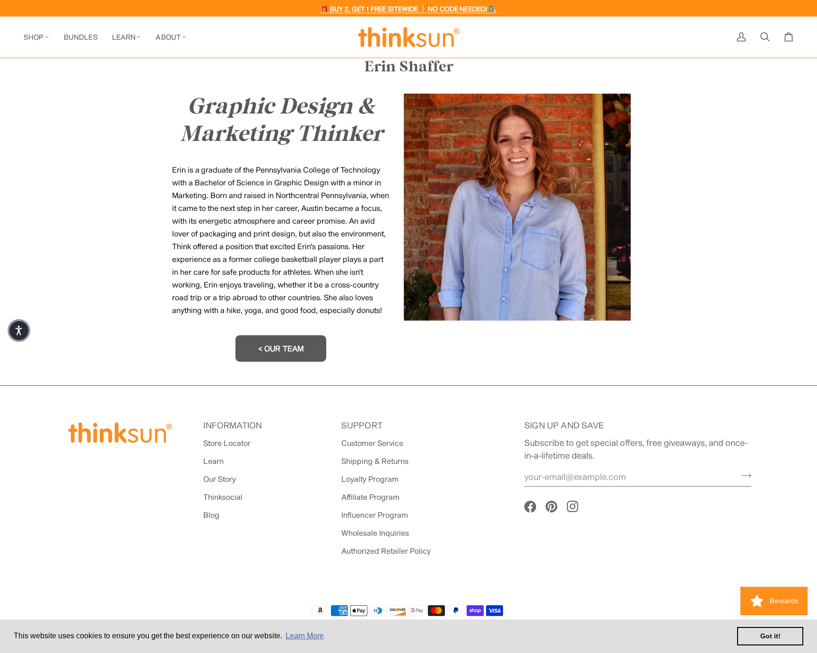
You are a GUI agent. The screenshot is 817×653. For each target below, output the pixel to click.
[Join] (743, 475)
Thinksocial (223, 496)
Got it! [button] (770, 636)
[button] (40, 37)
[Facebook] (530, 507)
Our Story (219, 478)
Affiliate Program (370, 496)
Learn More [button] (305, 636)
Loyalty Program (370, 478)
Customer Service (372, 442)
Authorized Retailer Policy (386, 550)
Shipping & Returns (374, 460)
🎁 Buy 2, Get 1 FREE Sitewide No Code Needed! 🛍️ (408, 9)
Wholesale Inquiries (375, 532)
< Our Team (281, 348)
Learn (213, 460)
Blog (211, 514)
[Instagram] (573, 507)
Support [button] (361, 425)
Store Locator (227, 442)
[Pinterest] (551, 507)
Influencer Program (374, 514)
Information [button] (232, 425)
